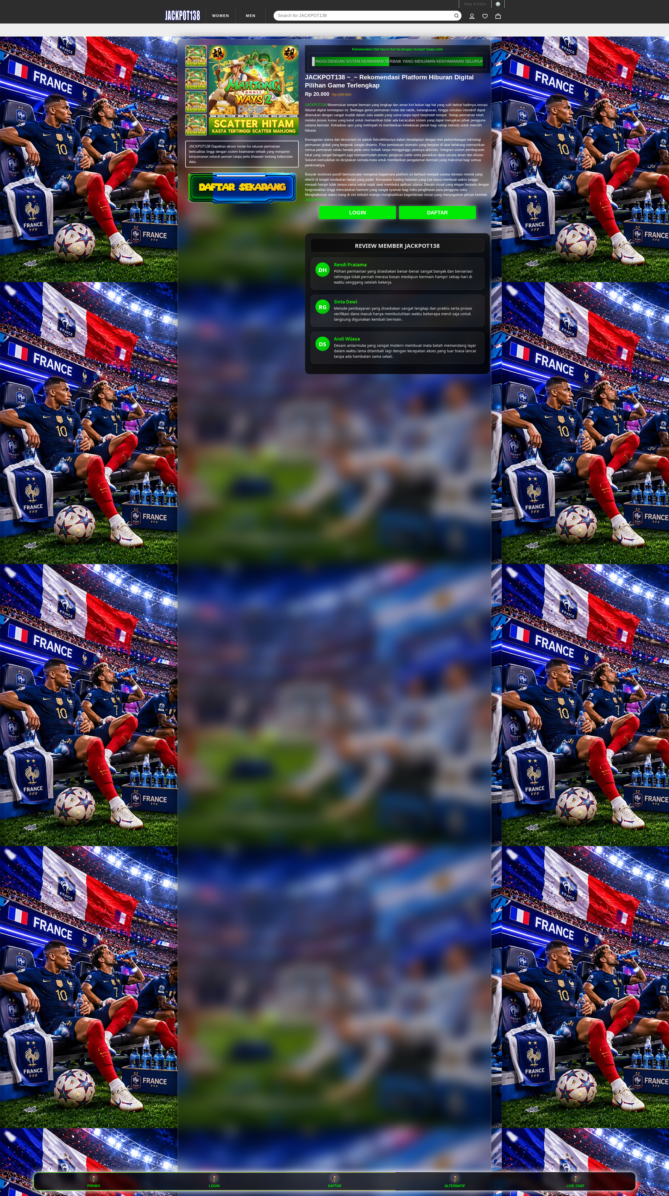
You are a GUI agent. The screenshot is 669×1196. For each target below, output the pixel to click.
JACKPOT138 (315, 105)
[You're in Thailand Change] (498, 4)
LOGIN (357, 212)
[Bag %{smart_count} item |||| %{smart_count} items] (498, 16)
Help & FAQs (475, 4)
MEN (251, 16)
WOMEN (220, 16)
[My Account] (471, 16)
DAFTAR (437, 212)
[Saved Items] (485, 16)
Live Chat (575, 1186)
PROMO (93, 1186)
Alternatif (455, 1186)
